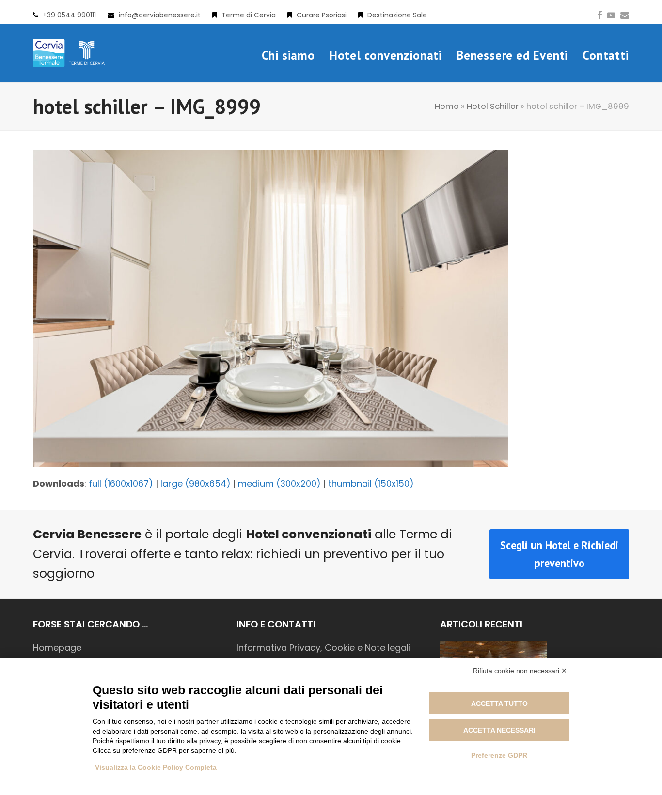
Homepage (57, 648)
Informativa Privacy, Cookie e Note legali (323, 648)
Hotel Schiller (493, 106)
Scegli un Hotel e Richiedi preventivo (559, 554)
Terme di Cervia (248, 15)
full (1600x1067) (121, 483)
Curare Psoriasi (322, 15)
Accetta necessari (499, 730)
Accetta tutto (499, 703)
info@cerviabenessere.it (160, 15)
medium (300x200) (279, 483)
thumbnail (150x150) (371, 483)
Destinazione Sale (397, 15)
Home (447, 106)
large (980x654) (195, 483)
